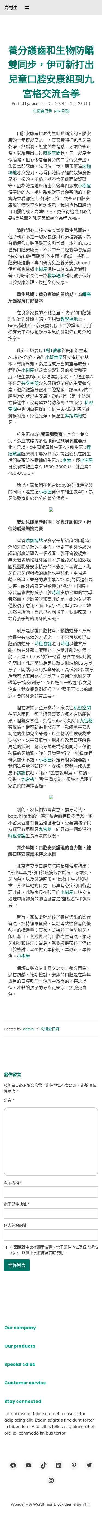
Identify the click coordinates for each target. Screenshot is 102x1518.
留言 (9, 1100)
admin (28, 1029)
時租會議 (43, 643)
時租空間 (51, 153)
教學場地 (56, 275)
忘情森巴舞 (42, 111)
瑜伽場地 (34, 540)
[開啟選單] (27, 7)
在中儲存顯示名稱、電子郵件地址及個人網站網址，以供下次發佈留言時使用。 (54, 1250)
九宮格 (86, 720)
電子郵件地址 (16, 1204)
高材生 (10, 7)
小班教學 (54, 357)
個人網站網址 (15, 1225)
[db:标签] (61, 111)
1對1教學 (52, 350)
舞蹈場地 (73, 416)
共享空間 (30, 383)
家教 (67, 460)
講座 (86, 294)
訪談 (21, 772)
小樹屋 (84, 185)
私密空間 (82, 707)
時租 (56, 592)
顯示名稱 (13, 1182)
